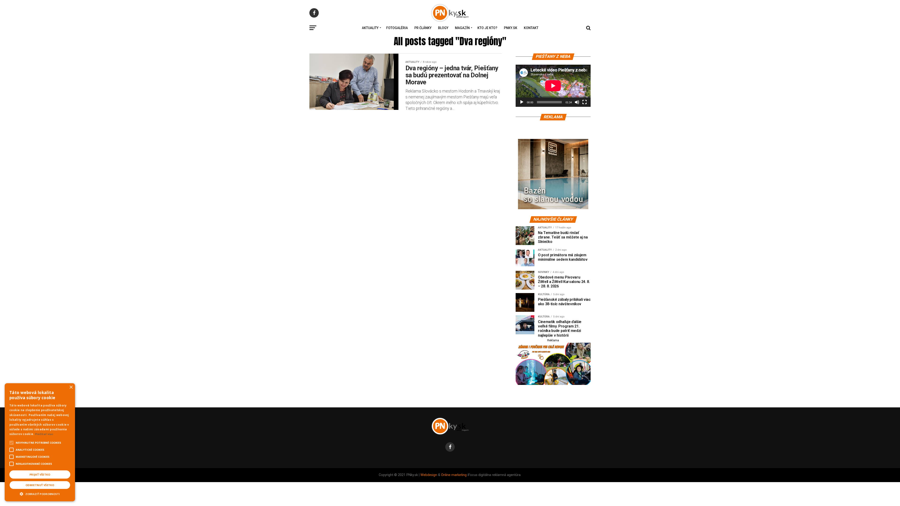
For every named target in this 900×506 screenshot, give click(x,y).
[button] (39, 493)
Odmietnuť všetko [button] (40, 485)
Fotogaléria (397, 28)
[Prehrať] (521, 102)
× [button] (71, 387)
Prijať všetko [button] (40, 474)
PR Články (422, 28)
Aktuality (370, 28)
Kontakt (531, 28)
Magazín (462, 28)
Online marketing (454, 475)
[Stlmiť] (577, 102)
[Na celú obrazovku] (584, 102)
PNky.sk (510, 28)
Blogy (443, 28)
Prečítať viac (44, 434)
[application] (553, 86)
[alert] (40, 442)
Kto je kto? (487, 28)
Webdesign (428, 475)
